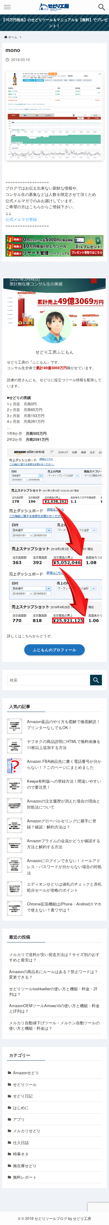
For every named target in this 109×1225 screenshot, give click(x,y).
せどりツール (25, 1084)
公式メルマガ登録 (21, 219)
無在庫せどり (25, 1165)
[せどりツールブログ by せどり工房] (54, 7)
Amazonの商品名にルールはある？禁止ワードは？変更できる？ (53, 974)
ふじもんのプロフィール (54, 649)
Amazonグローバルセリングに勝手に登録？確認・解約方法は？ (61, 824)
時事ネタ (21, 1154)
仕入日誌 (21, 1142)
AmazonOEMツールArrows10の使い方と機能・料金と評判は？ (54, 1008)
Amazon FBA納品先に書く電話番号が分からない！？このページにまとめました (64, 764)
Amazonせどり (26, 1072)
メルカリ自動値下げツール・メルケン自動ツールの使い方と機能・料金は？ (54, 1025)
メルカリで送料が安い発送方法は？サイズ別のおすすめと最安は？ (54, 957)
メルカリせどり (27, 1131)
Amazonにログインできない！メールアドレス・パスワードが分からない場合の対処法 (64, 867)
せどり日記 (23, 1096)
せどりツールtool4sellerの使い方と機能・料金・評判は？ (53, 991)
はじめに (21, 1107)
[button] (101, 7)
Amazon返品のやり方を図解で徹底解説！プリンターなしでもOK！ (63, 725)
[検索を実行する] (96, 680)
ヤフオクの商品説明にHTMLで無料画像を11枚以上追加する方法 (64, 744)
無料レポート (25, 1177)
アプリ (19, 1119)
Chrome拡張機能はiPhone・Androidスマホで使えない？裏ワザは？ (64, 907)
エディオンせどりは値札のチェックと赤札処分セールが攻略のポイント (64, 887)
